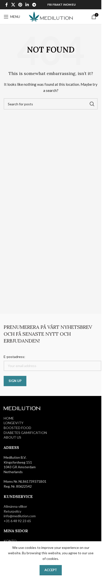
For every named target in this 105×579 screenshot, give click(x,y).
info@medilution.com (20, 516)
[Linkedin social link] (27, 4)
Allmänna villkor (15, 506)
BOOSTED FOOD (17, 428)
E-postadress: (14, 357)
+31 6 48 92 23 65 (17, 521)
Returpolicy (12, 511)
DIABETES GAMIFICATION (25, 433)
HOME (9, 418)
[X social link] (13, 4)
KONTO (10, 541)
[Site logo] (51, 16)
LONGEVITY (13, 423)
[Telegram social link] (34, 4)
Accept (50, 570)
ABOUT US (12, 437)
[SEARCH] (92, 104)
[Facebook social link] (7, 4)
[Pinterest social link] (20, 4)
